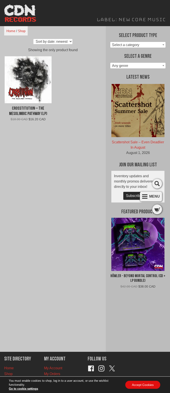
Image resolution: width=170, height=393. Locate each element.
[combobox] (138, 45)
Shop (21, 31)
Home (10, 31)
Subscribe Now (138, 196)
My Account (53, 368)
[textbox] (138, 45)
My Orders (52, 374)
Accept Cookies (143, 385)
